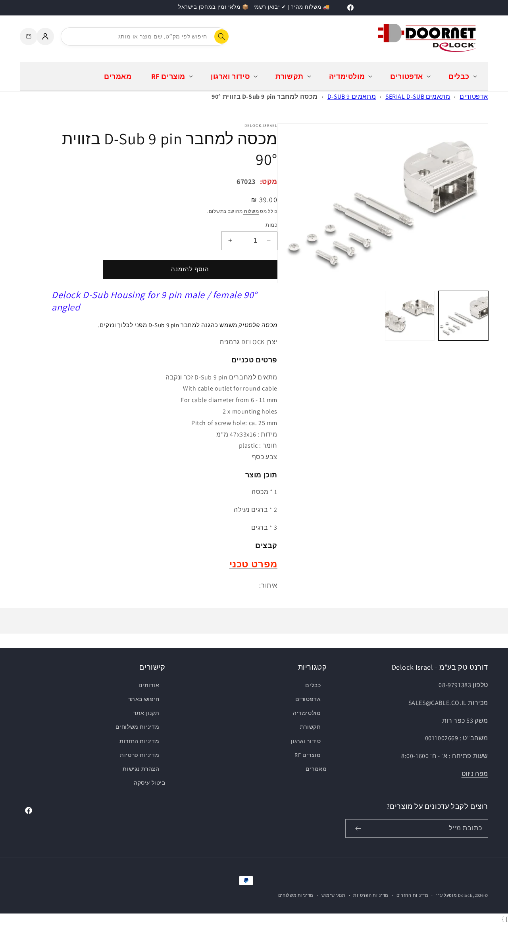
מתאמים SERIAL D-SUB (417, 96)
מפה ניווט (475, 774)
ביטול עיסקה (149, 782)
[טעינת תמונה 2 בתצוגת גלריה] (410, 315)
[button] (462, 76)
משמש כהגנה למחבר (212, 324)
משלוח (251, 211)
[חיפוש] (221, 36)
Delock (465, 895)
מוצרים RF (307, 754)
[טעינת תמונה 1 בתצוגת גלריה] (463, 315)
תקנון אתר (146, 712)
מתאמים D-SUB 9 (351, 96)
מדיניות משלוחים (137, 726)
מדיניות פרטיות (139, 754)
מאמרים (316, 768)
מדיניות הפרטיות (371, 895)
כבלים (313, 685)
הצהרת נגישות (141, 768)
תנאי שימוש (333, 895)
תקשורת (310, 726)
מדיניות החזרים (412, 895)
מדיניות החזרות (139, 741)
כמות (271, 224)
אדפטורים (474, 96)
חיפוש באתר (144, 699)
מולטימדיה (307, 712)
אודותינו (149, 685)
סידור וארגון (306, 741)
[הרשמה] (358, 828)
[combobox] (144, 36)
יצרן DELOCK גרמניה (248, 342)
